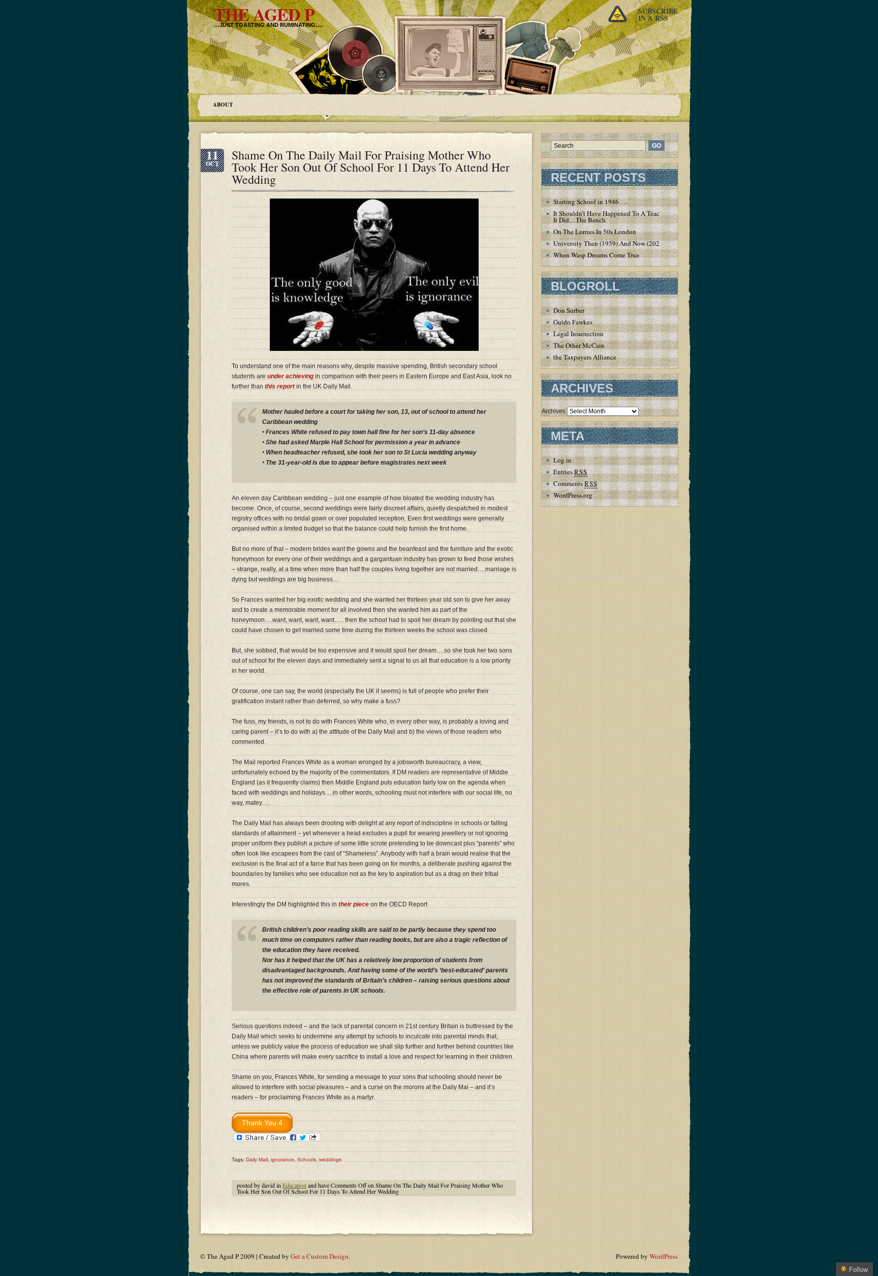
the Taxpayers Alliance (584, 357)
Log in (562, 460)
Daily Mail (257, 1159)
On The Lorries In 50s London (594, 231)
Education (294, 1185)
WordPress (663, 1256)
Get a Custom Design (320, 1256)
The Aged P (264, 14)
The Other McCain (579, 345)
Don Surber (568, 310)
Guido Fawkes (572, 321)
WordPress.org (572, 495)
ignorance (282, 1159)
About (223, 105)
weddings (330, 1159)
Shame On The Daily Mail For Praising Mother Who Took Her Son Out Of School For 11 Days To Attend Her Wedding (371, 167)
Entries (570, 471)
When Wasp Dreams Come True (596, 254)
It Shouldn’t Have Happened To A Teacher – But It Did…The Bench (619, 216)
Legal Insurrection (578, 333)
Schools (306, 1159)
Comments (575, 483)
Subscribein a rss (658, 14)
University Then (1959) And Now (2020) (609, 243)
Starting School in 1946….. (591, 201)
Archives (554, 411)
